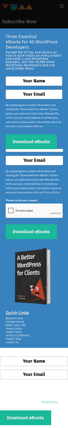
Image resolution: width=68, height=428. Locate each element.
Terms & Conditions (17, 335)
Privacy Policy (52, 192)
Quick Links (17, 313)
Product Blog (13, 339)
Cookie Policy (14, 332)
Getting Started (15, 322)
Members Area (14, 318)
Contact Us (12, 342)
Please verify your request (22, 200)
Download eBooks (31, 232)
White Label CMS (16, 325)
